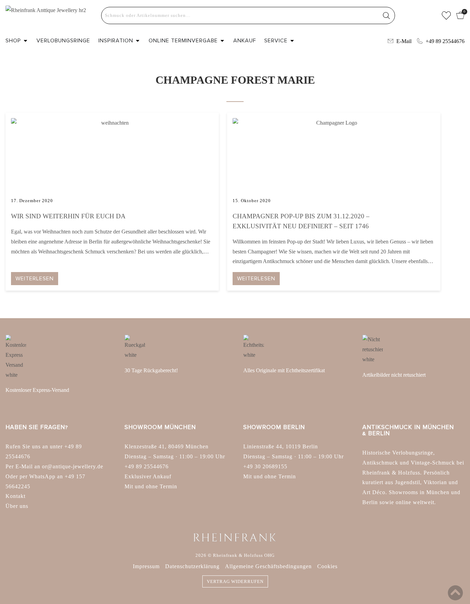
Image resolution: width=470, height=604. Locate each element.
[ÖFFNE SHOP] (25, 41)
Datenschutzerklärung (192, 566)
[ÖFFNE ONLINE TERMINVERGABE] (222, 41)
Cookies (327, 566)
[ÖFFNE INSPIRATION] (137, 41)
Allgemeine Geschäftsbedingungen (268, 566)
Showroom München (160, 427)
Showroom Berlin (274, 427)
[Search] (386, 15)
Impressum (146, 566)
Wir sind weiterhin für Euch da (68, 216)
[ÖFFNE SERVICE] (292, 41)
